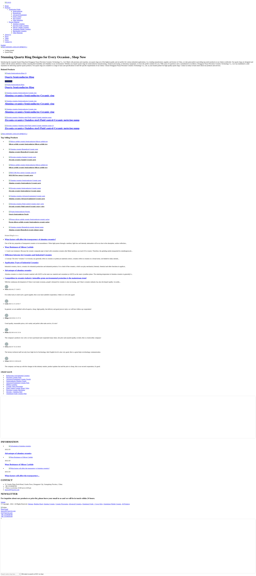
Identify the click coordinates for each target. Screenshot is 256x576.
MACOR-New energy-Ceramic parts (21, 175)
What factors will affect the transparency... (22, 476)
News (6, 36)
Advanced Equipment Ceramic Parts (17, 383)
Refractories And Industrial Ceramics (18, 376)
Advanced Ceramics (75, 504)
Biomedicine (17, 13)
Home (7, 6)
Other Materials (18, 33)
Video (7, 38)
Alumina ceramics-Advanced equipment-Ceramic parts (27, 198)
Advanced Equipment (20, 15)
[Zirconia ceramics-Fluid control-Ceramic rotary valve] (26, 204)
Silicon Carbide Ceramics (21, 27)
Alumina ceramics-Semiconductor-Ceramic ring (29, 95)
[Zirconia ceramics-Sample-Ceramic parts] (22, 157)
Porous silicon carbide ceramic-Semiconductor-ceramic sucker (29, 222)
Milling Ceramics (11, 384)
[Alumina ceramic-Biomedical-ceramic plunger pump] (26, 227)
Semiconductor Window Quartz (16, 381)
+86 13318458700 (6, 514)
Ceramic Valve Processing (14, 386)
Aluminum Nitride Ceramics (22, 29)
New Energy (17, 18)
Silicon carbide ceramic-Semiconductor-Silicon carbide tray (28, 144)
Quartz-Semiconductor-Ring (19, 77)
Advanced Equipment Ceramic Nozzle (18, 379)
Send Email (4, 509)
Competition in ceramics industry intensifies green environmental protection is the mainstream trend (45, 278)
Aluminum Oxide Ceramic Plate (16, 393)
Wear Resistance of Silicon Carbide (19, 247)
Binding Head (38, 504)
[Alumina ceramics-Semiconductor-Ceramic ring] (20, 93)
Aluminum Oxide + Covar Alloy (92, 504)
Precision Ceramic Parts (13, 377)
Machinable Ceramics (19, 31)
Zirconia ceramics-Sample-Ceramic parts (22, 160)
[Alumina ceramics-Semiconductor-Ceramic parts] (25, 180)
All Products (126, 504)
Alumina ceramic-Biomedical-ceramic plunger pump (26, 230)
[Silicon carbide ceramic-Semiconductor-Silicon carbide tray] (28, 141)
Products (7, 7)
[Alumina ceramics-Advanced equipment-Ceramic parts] (27, 196)
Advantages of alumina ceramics (18, 270)
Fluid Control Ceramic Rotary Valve (17, 388)
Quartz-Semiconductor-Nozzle (19, 214)
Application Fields (14, 9)
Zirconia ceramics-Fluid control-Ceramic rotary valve (26, 206)
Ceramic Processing (62, 504)
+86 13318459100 (6, 516)
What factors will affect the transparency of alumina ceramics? (30, 239)
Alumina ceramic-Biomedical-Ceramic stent (23, 152)
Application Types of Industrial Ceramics (21, 263)
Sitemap (30, 504)
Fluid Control (17, 16)
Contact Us (8, 42)
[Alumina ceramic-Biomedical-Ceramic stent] (23, 149)
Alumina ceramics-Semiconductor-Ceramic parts (25, 183)
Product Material (14, 22)
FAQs (7, 40)
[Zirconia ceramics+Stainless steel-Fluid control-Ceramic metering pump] (28, 117)
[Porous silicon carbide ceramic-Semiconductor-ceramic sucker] (29, 219)
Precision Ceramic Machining (15, 390)
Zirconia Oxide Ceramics (21, 25)
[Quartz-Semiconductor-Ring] (15, 73)
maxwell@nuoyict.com (12, 490)
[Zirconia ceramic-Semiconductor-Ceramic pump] (25, 188)
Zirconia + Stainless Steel (14, 392)
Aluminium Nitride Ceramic (112, 504)
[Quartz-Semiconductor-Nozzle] (19, 211)
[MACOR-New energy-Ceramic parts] (22, 173)
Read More (8, 81)
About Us (8, 34)
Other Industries (18, 20)
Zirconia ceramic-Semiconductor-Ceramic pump (25, 191)
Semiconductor (17, 11)
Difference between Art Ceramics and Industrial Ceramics (28, 255)
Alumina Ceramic (49, 504)
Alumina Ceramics (19, 24)
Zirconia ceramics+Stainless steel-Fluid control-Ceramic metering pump (42, 120)
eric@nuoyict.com (6, 513)
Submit (3, 502)
